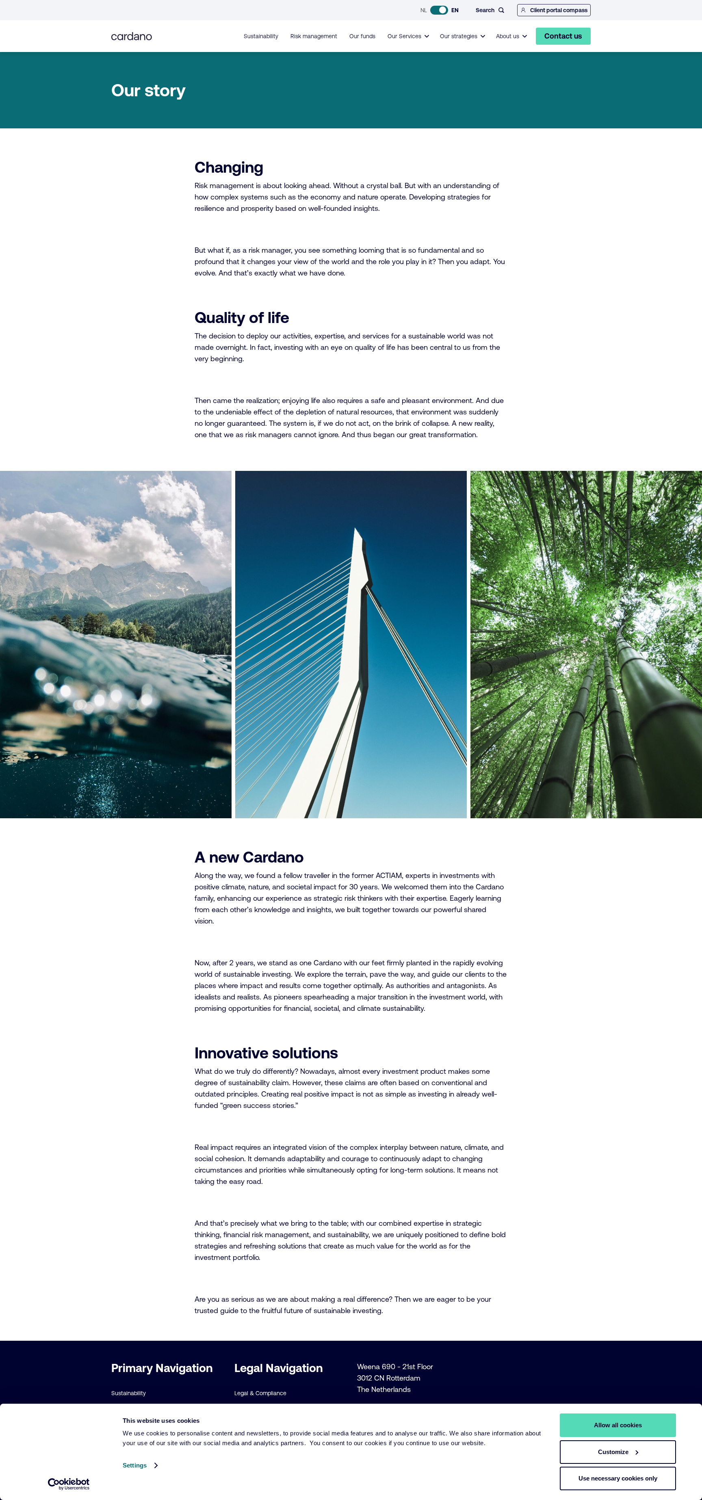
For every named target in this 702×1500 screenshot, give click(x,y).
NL (423, 10)
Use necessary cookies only (617, 1478)
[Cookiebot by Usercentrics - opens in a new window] (68, 1484)
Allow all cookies (618, 1425)
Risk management (313, 36)
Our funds (362, 36)
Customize (613, 1451)
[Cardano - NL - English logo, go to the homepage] (131, 36)
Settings (135, 1465)
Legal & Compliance (260, 1393)
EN (455, 10)
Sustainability (261, 36)
